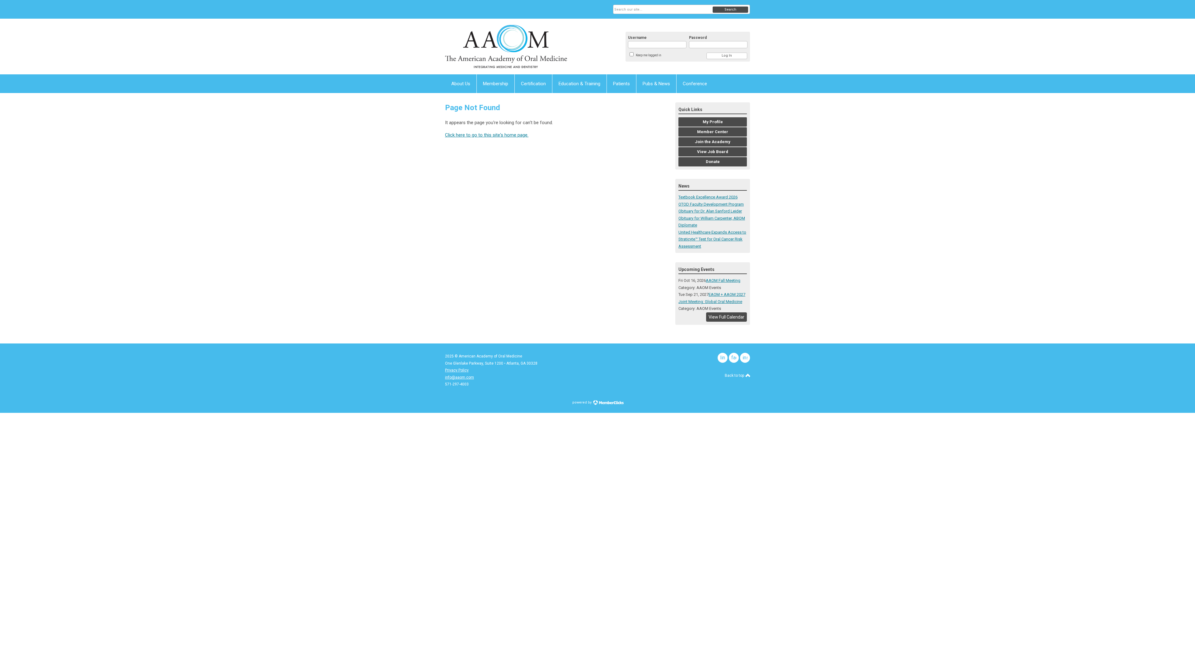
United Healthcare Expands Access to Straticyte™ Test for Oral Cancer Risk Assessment (712, 239)
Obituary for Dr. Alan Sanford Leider (710, 211)
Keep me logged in (648, 55)
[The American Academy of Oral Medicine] (506, 46)
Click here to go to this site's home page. (486, 135)
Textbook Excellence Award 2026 (708, 197)
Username (637, 37)
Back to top (735, 375)
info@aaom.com (459, 377)
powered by (582, 402)
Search (730, 9)
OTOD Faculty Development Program (711, 204)
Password (698, 37)
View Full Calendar (726, 317)
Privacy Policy (457, 370)
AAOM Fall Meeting (723, 280)
